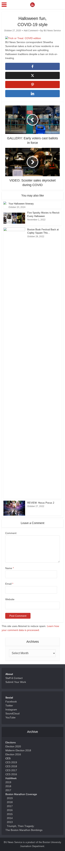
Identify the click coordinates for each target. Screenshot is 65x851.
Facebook (11, 701)
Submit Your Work (15, 682)
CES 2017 (11, 770)
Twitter (9, 705)
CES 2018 (11, 766)
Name (9, 568)
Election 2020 (13, 746)
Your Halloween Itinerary (21, 203)
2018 (8, 786)
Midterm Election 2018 (18, 750)
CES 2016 (11, 774)
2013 (10, 822)
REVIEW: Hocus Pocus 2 (41, 502)
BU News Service (52, 30)
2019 (8, 782)
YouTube (10, 717)
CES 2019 (11, 762)
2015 (10, 814)
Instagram (11, 709)
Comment (10, 533)
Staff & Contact (14, 678)
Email (9, 583)
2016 (10, 810)
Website (9, 599)
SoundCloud (12, 713)
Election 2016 (13, 754)
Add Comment (31, 30)
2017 (8, 790)
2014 (10, 818)
